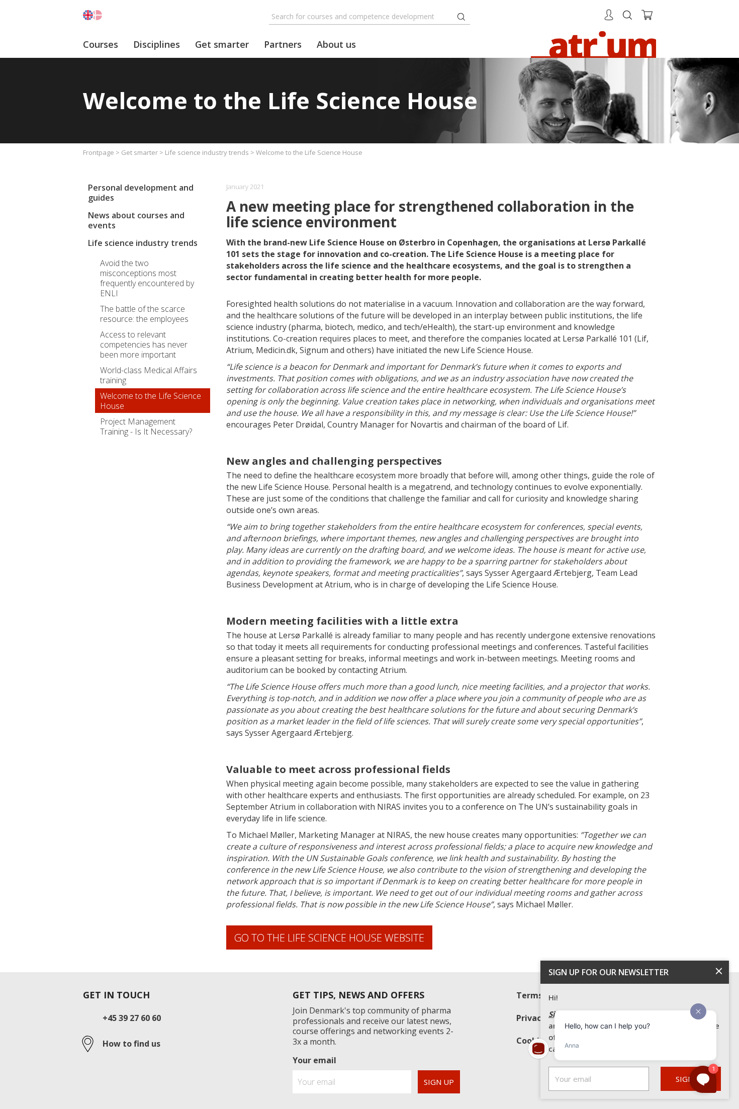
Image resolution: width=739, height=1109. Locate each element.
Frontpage (98, 152)
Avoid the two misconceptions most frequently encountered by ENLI (147, 278)
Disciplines (156, 44)
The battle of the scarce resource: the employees (144, 313)
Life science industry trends (207, 152)
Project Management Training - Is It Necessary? (146, 426)
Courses (100, 44)
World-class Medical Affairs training (148, 375)
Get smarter (139, 152)
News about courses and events (136, 220)
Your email (314, 1060)
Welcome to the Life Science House (150, 400)
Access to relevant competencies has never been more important (144, 344)
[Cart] (647, 14)
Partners (283, 44)
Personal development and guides (141, 192)
